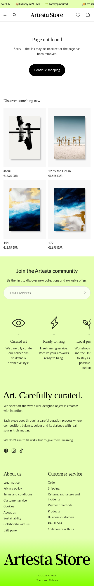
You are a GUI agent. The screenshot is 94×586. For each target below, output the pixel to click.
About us (9, 512)
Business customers (61, 517)
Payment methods (60, 505)
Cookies (8, 506)
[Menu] (5, 15)
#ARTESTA (55, 523)
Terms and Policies (47, 580)
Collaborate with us (16, 524)
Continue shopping (47, 70)
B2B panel (10, 530)
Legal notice (11, 482)
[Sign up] (84, 292)
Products (54, 511)
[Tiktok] (21, 450)
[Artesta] (46, 14)
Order (52, 482)
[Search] (14, 15)
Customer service (15, 500)
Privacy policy (12, 488)
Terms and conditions (17, 494)
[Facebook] (6, 450)
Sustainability (12, 518)
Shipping (53, 488)
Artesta (52, 575)
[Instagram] (13, 450)
